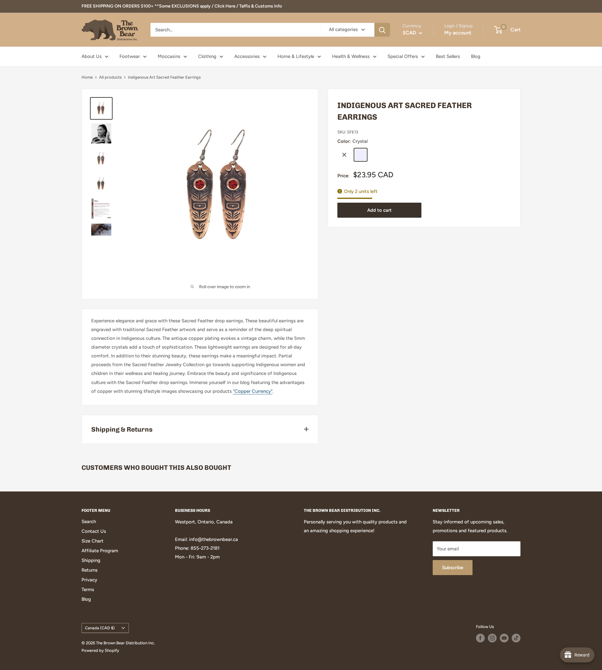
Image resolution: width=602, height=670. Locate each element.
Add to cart (379, 210)
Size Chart (92, 541)
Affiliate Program (100, 550)
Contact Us (94, 531)
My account (457, 33)
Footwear (129, 56)
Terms (88, 589)
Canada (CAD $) (100, 628)
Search (89, 521)
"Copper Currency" (252, 391)
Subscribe (452, 567)
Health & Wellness (351, 56)
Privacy (89, 580)
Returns (90, 570)
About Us (92, 56)
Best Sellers (448, 56)
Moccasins (169, 56)
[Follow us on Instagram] (492, 638)
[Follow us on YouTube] (504, 638)
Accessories (247, 56)
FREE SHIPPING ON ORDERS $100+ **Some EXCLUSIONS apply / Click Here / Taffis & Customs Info (182, 6)
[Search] (382, 30)
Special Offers (403, 56)
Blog (475, 56)
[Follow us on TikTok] (516, 638)
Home (87, 77)
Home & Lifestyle (295, 56)
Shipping (91, 560)
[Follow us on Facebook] (480, 638)
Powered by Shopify (100, 650)
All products (110, 77)
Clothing (207, 56)
